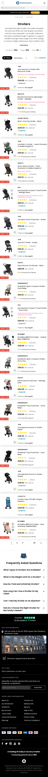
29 (34, 543)
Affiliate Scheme (30, 714)
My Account (6, 710)
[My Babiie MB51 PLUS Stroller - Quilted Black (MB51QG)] (8, 341)
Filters (8, 58)
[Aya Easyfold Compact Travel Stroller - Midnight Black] (8, 194)
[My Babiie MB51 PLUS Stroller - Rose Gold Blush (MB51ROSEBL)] (8, 528)
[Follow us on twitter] (6, 743)
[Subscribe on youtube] (15, 743)
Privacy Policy (29, 717)
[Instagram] (10, 743)
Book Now (35, 13)
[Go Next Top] (41, 542)
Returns (27, 707)
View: (34, 50)
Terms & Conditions (32, 720)
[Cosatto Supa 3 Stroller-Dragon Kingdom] (8, 503)
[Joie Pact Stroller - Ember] (8, 246)
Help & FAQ (28, 710)
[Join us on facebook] (2, 743)
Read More (24, 45)
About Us (5, 700)
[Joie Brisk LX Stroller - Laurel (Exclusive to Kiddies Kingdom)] (8, 148)
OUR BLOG (5, 707)
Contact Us (28, 700)
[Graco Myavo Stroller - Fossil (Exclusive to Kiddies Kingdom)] (8, 169)
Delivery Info (29, 704)
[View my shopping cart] (43, 3)
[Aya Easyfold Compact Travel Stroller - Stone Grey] (8, 311)
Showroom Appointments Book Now (21, 658)
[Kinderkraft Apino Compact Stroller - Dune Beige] (8, 290)
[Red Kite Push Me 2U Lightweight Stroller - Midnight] (8, 100)
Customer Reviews (9, 717)
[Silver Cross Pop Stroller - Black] (8, 125)
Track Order (6, 714)
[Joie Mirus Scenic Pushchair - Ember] (8, 223)
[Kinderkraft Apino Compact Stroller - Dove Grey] (8, 362)
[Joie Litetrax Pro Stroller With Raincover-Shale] (8, 73)
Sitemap (5, 720)
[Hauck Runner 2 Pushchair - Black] (8, 269)
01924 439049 (7, 671)
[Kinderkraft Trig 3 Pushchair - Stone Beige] (8, 409)
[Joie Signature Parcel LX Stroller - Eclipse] (8, 478)
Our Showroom (7, 704)
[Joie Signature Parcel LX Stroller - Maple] (8, 431)
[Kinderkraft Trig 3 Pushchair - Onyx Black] (8, 456)
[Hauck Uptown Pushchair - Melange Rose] (8, 384)
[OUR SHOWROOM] (24, 645)
